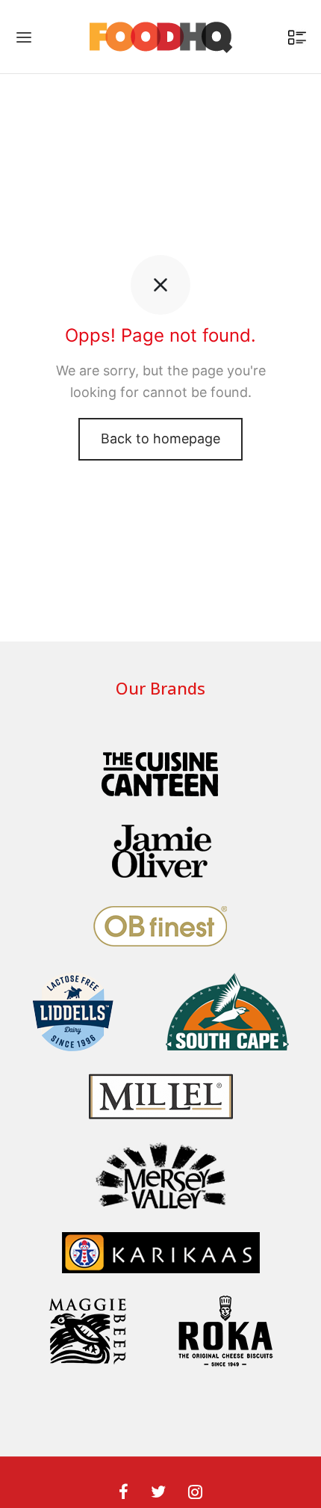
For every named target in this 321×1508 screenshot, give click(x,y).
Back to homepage (160, 438)
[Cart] (297, 37)
